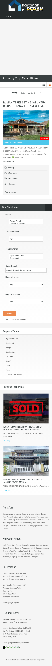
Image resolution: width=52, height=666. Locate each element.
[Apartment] (26, 258)
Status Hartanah (12, 232)
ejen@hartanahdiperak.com (18, 643)
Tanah (8, 366)
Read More (7, 436)
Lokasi (8, 214)
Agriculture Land (12, 339)
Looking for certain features (15, 319)
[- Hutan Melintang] (26, 223)
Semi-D (8, 361)
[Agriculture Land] (26, 255)
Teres (8, 370)
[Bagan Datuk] (26, 221)
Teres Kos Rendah (15, 375)
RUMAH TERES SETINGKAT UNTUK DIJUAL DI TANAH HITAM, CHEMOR (24, 104)
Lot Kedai (9, 357)
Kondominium (11, 352)
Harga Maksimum (12, 294)
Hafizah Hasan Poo (11, 619)
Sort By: (14, 92)
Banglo (8, 348)
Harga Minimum (12, 277)
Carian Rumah (11, 266)
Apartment (10, 343)
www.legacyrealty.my (11, 603)
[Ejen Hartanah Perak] (26, 7)
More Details (9, 161)
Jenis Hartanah (11, 249)
